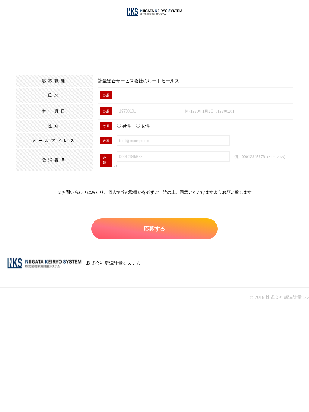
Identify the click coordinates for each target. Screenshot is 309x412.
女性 (145, 125)
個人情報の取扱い (125, 192)
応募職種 (54, 80)
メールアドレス (54, 140)
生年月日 (54, 111)
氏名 (54, 95)
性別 (54, 125)
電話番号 (54, 160)
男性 (126, 125)
